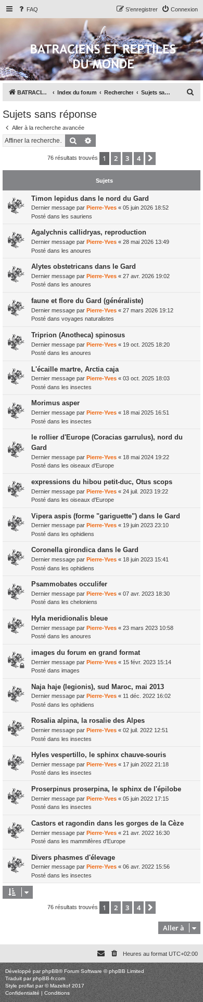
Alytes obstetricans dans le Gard (83, 266)
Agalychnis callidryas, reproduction (88, 232)
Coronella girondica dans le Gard (84, 550)
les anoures (76, 251)
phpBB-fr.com (49, 978)
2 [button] (116, 158)
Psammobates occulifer (69, 584)
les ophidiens (77, 534)
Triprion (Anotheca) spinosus (78, 335)
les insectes (76, 387)
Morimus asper (55, 403)
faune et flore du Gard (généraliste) (87, 301)
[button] (150, 158)
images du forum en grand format (85, 652)
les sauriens (76, 216)
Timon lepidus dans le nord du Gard (90, 198)
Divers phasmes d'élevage (73, 857)
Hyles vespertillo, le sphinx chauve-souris (98, 755)
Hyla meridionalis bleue (69, 618)
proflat (26, 986)
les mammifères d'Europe (93, 841)
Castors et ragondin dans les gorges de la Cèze (107, 823)
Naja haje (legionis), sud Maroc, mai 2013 (97, 687)
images (70, 670)
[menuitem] (27, 9)
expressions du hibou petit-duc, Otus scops (101, 482)
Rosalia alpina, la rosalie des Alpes (88, 720)
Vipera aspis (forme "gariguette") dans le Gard (105, 516)
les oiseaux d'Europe (87, 465)
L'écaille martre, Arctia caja (75, 369)
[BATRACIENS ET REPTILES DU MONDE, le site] (103, 57)
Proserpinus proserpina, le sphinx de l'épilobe (106, 789)
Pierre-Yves (101, 207)
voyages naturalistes (87, 318)
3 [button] (127, 158)
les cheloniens (79, 602)
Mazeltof (60, 986)
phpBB (50, 971)
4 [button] (139, 158)
